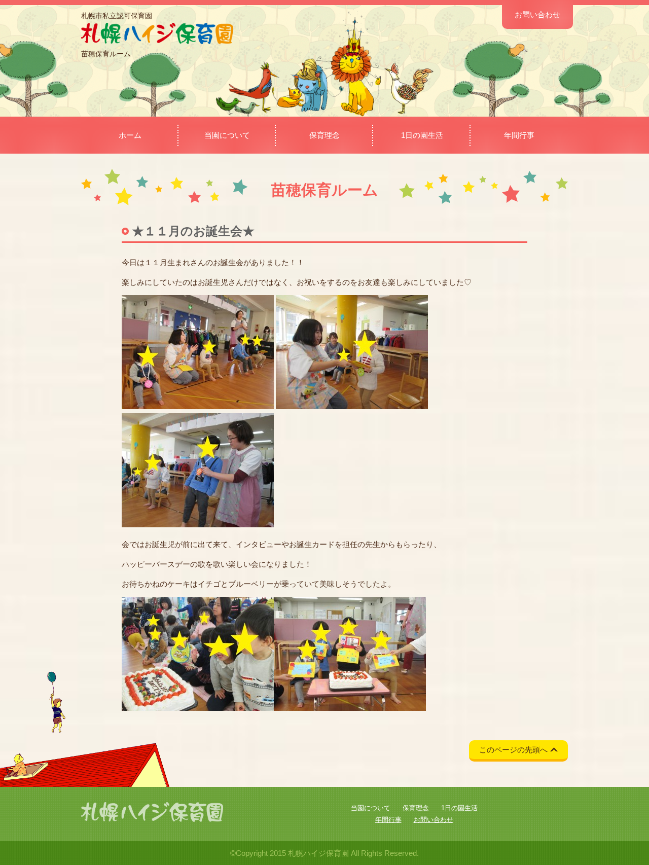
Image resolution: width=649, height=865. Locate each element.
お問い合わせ (537, 14)
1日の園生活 (422, 135)
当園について (227, 135)
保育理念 (324, 135)
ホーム (130, 135)
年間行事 (519, 135)
